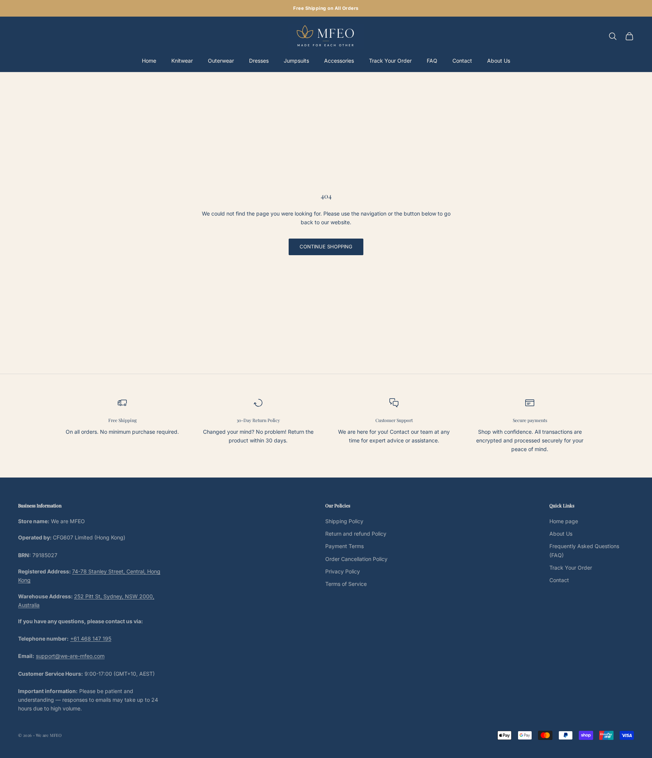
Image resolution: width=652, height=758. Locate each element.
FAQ (432, 60)
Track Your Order (390, 60)
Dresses (259, 60)
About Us (498, 60)
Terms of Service (346, 584)
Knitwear (182, 60)
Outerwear (221, 60)
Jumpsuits (296, 60)
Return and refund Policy (355, 533)
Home (149, 60)
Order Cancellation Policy (356, 559)
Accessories (339, 60)
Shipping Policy (344, 521)
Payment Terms (344, 546)
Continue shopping (326, 246)
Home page (563, 521)
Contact (462, 60)
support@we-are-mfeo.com (70, 656)
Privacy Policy (342, 571)
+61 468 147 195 (90, 638)
